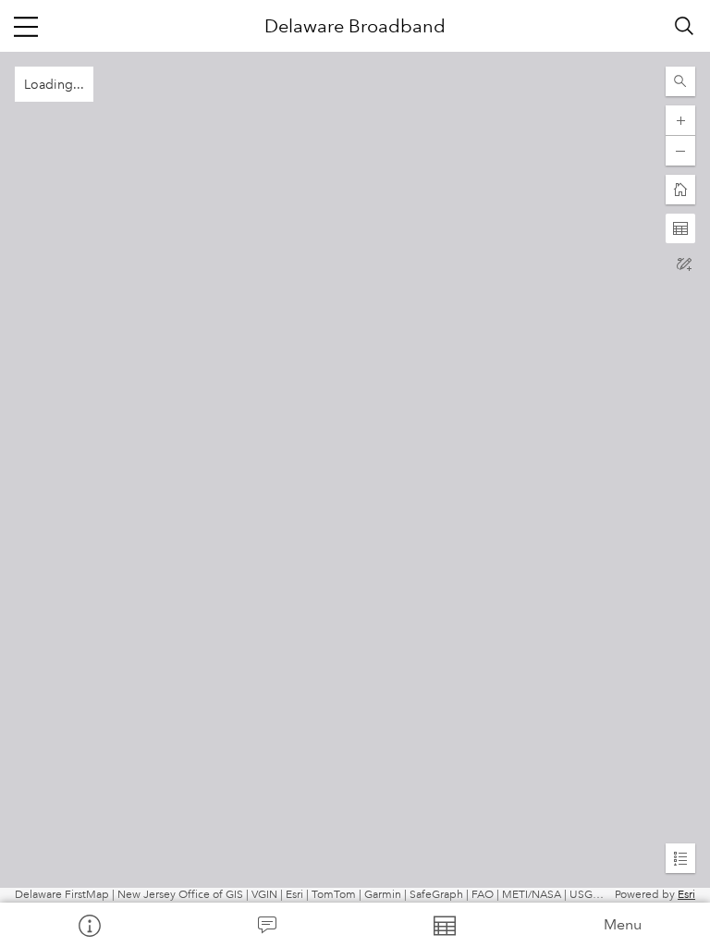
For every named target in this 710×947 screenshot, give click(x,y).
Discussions (266, 925)
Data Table (443, 925)
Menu (623, 924)
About (89, 925)
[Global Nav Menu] (26, 26)
